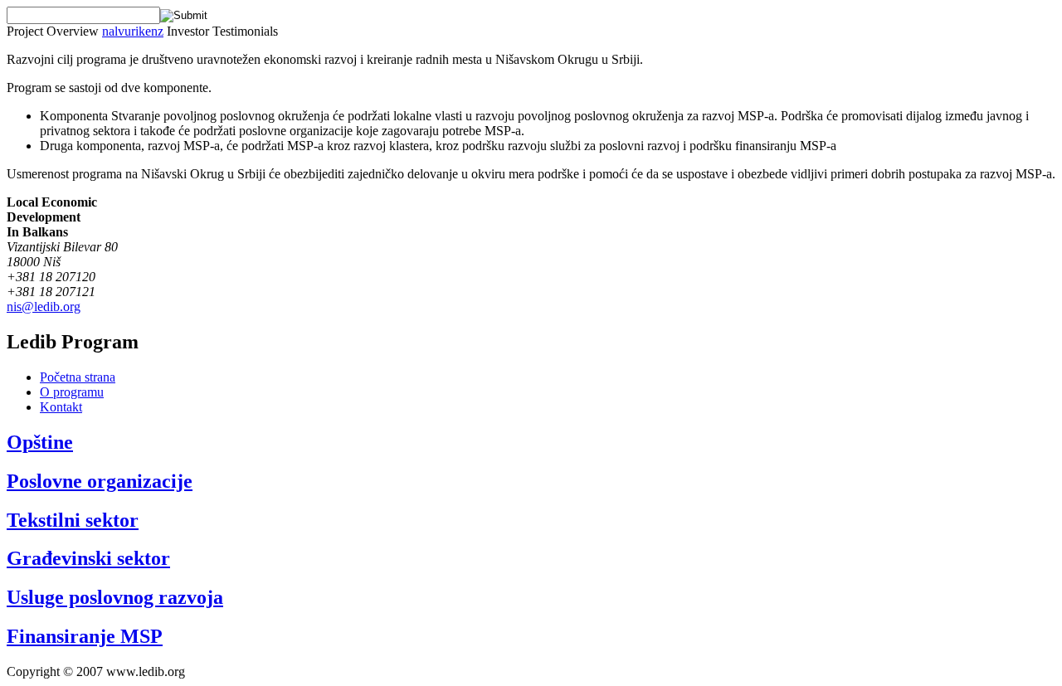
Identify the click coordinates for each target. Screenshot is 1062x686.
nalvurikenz (132, 31)
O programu (72, 392)
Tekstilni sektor (73, 520)
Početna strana (77, 377)
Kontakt (61, 407)
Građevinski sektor (88, 558)
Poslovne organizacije (99, 481)
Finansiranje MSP (85, 636)
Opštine (40, 442)
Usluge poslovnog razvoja (115, 597)
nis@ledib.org (43, 306)
